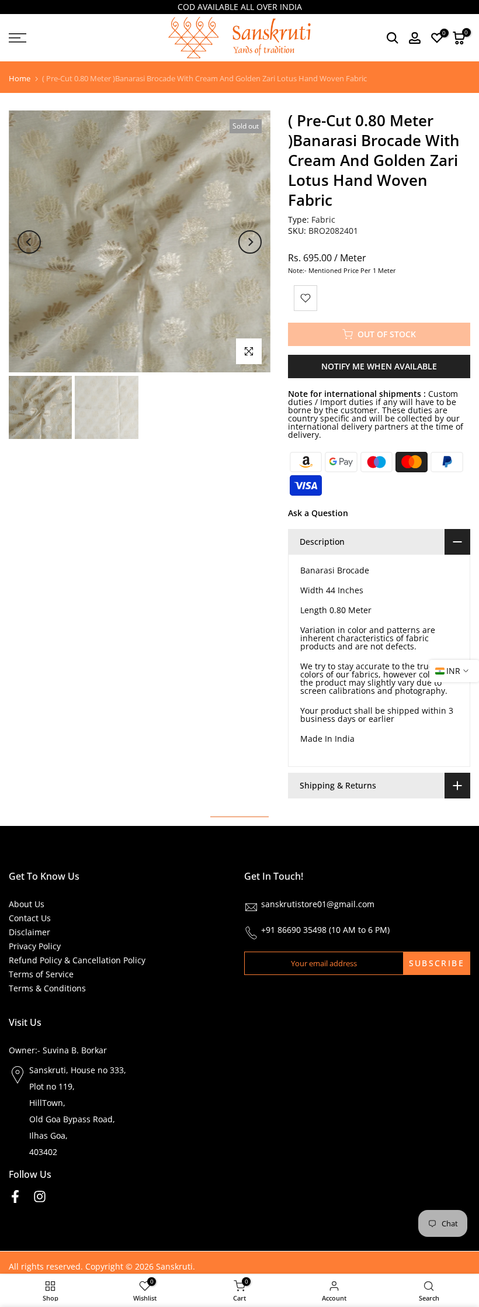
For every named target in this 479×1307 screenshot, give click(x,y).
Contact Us (30, 918)
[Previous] (29, 242)
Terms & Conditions (47, 988)
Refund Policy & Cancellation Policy (77, 960)
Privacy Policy (35, 946)
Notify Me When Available (379, 366)
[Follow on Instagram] (39, 1197)
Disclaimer (29, 932)
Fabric (323, 219)
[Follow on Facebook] (15, 1197)
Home (19, 78)
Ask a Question (318, 512)
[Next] (250, 242)
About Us (26, 904)
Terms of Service (41, 974)
